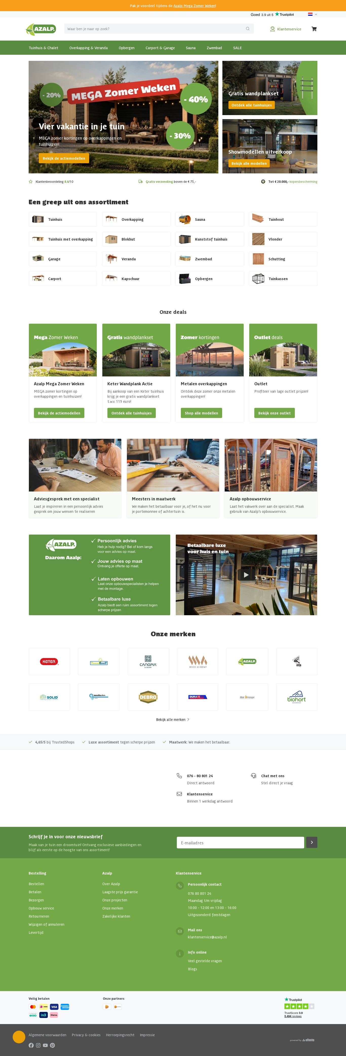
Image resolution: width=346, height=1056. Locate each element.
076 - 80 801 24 (200, 775)
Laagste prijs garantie (120, 892)
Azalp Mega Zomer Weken (194, 5)
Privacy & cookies (86, 1034)
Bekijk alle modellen (249, 163)
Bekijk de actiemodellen (64, 158)
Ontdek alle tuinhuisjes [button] (131, 413)
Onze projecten (114, 900)
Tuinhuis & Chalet (43, 47)
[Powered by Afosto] (302, 1040)
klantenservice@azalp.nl (207, 937)
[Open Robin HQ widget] (19, 1037)
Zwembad (214, 47)
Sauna (191, 47)
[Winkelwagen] (314, 29)
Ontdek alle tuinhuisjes (252, 105)
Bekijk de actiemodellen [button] (59, 413)
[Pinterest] (52, 1045)
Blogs (192, 969)
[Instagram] (38, 1045)
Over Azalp (111, 884)
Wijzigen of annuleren (46, 924)
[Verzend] (248, 29)
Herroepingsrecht (120, 1034)
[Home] (41, 29)
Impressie (147, 1034)
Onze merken (112, 908)
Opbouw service (41, 908)
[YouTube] (45, 1045)
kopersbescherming (303, 181)
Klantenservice (200, 794)
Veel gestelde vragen (205, 961)
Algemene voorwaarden (47, 1034)
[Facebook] (31, 1045)
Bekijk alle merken (170, 719)
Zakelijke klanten (116, 916)
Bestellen (36, 884)
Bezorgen (36, 900)
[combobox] (159, 29)
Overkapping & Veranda (88, 47)
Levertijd (36, 932)
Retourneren (39, 916)
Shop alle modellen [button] (201, 413)
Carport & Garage (160, 47)
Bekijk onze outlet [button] (274, 413)
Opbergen (126, 47)
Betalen (35, 892)
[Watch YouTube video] (246, 575)
